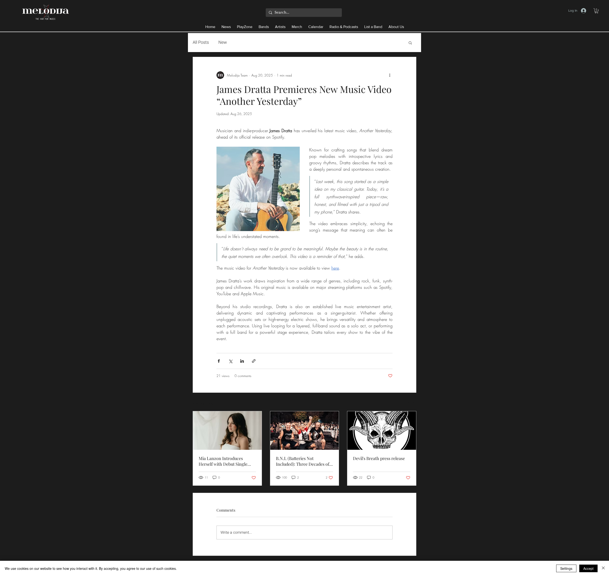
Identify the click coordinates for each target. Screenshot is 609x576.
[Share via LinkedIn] (242, 361)
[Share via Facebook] (218, 361)
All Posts (201, 42)
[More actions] (390, 75)
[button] (596, 10)
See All (411, 402)
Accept (588, 568)
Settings (566, 568)
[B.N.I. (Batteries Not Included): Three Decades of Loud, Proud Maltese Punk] (304, 430)
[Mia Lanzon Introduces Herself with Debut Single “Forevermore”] (227, 430)
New (222, 42)
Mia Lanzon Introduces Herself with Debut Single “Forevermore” (223, 461)
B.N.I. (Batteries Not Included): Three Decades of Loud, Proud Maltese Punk (302, 461)
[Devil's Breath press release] (381, 430)
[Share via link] (253, 361)
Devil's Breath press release (379, 458)
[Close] (603, 568)
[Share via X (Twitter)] (230, 361)
